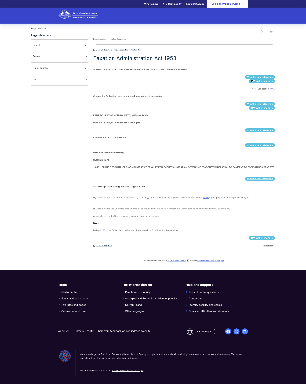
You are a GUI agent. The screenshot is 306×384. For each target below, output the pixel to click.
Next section (136, 50)
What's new (151, 4)
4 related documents (117, 39)
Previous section (121, 50)
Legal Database (195, 4)
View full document (104, 50)
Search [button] (41, 47)
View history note (263, 81)
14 (165, 209)
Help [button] (40, 81)
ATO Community (172, 4)
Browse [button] (41, 58)
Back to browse (99, 39)
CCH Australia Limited (178, 261)
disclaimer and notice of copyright (210, 261)
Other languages (203, 331)
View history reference (260, 77)
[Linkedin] (245, 331)
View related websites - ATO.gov (127, 371)
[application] (59, 62)
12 (148, 198)
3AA (271, 89)
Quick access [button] (45, 70)
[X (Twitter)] (236, 331)
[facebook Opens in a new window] (228, 331)
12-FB (206, 198)
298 (103, 230)
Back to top (268, 246)
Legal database (41, 35)
